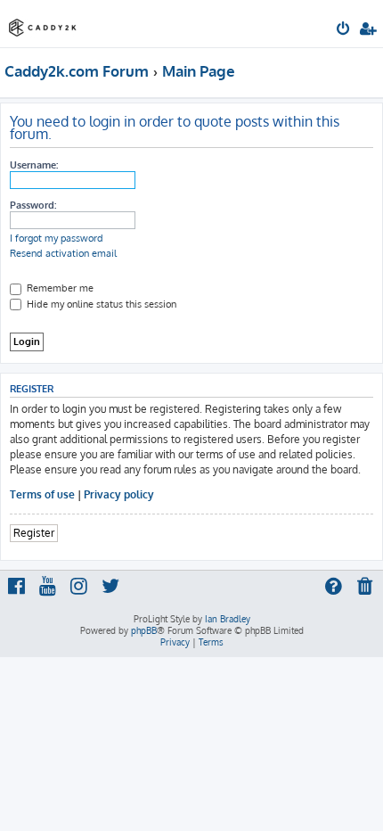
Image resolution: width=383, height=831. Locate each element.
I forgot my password (56, 238)
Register (33, 532)
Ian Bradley (227, 618)
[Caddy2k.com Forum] (43, 22)
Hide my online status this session (100, 304)
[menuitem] (344, 30)
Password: (33, 205)
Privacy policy (119, 494)
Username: (34, 165)
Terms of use (42, 494)
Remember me (59, 288)
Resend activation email (63, 253)
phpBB (144, 630)
